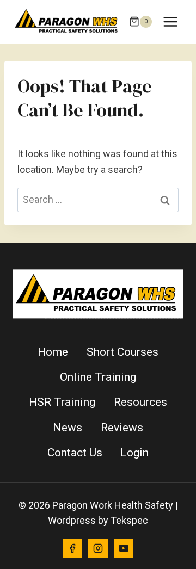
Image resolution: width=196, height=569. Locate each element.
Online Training (98, 377)
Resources (140, 402)
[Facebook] (72, 548)
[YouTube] (123, 548)
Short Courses (122, 351)
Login (134, 452)
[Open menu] (170, 21)
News (67, 427)
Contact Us (74, 452)
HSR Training (62, 402)
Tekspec (129, 520)
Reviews (122, 427)
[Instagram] (98, 548)
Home (53, 351)
